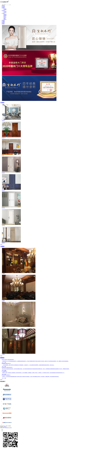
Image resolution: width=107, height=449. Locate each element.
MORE (1, 244)
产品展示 (3, 13)
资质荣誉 (5, 9)
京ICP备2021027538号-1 (8, 427)
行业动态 (5, 12)
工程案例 (3, 21)
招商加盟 (3, 20)
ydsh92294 (3, 6)
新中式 (5, 16)
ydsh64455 (3, 7)
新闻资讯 (3, 10)
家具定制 (5, 19)
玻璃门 (5, 18)
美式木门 (5, 17)
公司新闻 (5, 11)
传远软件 (5, 426)
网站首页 (3, 5)
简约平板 (5, 14)
